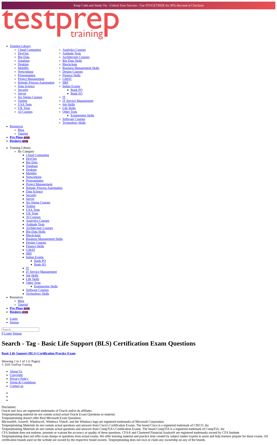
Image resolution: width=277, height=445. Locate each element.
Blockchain (69, 64)
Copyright (16, 375)
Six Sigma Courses (30, 97)
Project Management (31, 79)
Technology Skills (74, 122)
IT (63, 97)
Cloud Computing (29, 49)
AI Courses (25, 111)
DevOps (23, 53)
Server (22, 93)
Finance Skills (71, 75)
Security (23, 90)
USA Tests (25, 104)
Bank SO (77, 93)
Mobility (23, 68)
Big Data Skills (72, 60)
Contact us (16, 386)
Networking (25, 71)
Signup (14, 322)
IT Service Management (77, 100)
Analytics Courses (74, 49)
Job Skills (68, 104)
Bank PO (77, 90)
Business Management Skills (80, 68)
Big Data (23, 57)
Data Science (26, 86)
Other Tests (69, 111)
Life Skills (69, 108)
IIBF (65, 82)
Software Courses (73, 119)
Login (13, 318)
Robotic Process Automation (36, 82)
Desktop (23, 64)
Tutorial (23, 133)
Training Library (20, 46)
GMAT (67, 79)
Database (24, 60)
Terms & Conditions (23, 382)
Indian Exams (71, 86)
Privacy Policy (19, 378)
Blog (21, 130)
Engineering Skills (82, 115)
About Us (16, 371)
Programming (26, 75)
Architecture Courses (75, 57)
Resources (16, 126)
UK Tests (24, 108)
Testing (22, 100)
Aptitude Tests (71, 53)
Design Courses (72, 71)
